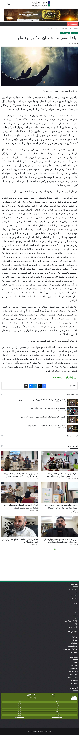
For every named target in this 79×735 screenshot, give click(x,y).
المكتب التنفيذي (73, 589)
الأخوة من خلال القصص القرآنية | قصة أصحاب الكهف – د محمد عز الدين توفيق (43, 417)
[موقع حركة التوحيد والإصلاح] (41, 3)
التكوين (76, 615)
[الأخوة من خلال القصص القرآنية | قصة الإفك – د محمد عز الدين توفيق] (72, 428)
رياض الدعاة (74, 640)
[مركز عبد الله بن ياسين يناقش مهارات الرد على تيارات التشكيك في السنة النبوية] (59, 526)
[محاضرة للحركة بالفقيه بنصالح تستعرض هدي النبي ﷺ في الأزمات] (19, 526)
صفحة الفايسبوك (73, 646)
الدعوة (76, 609)
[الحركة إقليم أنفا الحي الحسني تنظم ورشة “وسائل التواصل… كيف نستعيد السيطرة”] (19, 461)
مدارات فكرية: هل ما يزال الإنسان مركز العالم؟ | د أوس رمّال (48, 408)
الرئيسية (74, 28)
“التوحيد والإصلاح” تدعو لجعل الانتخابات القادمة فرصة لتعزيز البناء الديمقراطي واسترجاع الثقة (42, 24)
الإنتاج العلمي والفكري (71, 621)
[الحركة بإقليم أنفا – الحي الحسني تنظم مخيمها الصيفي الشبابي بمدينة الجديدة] (59, 461)
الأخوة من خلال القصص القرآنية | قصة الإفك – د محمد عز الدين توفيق (46, 425)
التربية (76, 612)
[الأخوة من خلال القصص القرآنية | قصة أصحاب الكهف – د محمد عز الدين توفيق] (72, 419)
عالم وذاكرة (74, 683)
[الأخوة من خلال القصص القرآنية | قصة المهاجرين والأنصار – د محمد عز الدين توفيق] (72, 402)
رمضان (76, 662)
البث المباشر (74, 643)
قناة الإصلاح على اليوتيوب (70, 649)
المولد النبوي (74, 665)
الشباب (76, 618)
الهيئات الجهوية (73, 595)
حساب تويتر (74, 652)
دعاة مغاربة (74, 680)
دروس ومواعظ (65, 33)
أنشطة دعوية (74, 674)
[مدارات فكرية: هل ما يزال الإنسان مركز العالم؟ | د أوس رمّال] (72, 411)
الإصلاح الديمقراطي (72, 627)
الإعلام (76, 624)
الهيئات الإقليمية (73, 598)
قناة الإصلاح (74, 637)
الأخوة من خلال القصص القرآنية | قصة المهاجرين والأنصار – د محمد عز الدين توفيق (42, 400)
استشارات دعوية (73, 677)
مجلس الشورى (73, 592)
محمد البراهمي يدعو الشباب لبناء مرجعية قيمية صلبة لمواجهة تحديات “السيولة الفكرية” (61, 508)
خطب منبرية (74, 668)
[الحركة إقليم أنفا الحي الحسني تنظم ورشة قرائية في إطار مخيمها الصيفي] (19, 492)
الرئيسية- (68, 28)
